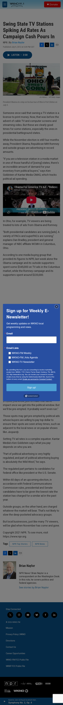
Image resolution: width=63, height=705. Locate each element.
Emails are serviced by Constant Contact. (37, 379)
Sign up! (31, 387)
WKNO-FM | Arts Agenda (25, 357)
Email (9, 333)
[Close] (57, 306)
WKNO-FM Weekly (22, 352)
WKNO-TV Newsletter (23, 361)
